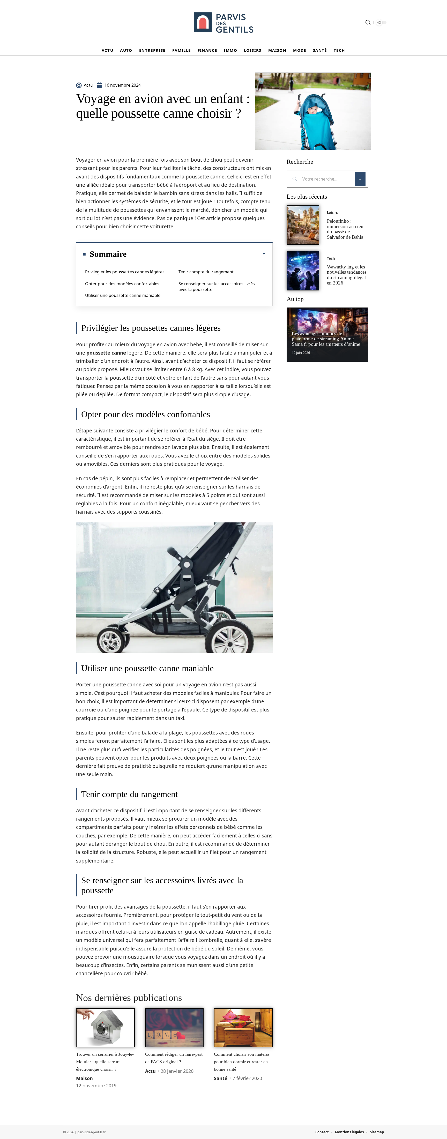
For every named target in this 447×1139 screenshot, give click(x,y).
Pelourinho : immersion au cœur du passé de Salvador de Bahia (346, 229)
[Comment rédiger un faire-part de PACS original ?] (174, 1027)
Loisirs (332, 212)
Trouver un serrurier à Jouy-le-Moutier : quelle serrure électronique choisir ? (105, 1061)
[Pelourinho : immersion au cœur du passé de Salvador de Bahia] (303, 224)
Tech (331, 258)
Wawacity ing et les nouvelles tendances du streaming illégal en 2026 (346, 275)
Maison (84, 1078)
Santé (220, 1078)
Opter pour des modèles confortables (122, 284)
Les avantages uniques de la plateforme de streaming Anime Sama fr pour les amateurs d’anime (326, 339)
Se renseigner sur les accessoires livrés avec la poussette (216, 286)
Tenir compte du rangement (206, 272)
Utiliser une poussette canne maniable (122, 295)
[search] (368, 22)
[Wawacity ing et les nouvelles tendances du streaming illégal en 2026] (303, 270)
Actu (150, 1071)
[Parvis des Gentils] (223, 22)
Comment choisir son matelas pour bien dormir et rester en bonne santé (242, 1061)
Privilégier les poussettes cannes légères (125, 272)
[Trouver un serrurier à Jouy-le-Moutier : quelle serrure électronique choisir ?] (105, 1027)
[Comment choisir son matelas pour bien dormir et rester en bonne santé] (243, 1027)
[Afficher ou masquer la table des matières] (196, 254)
